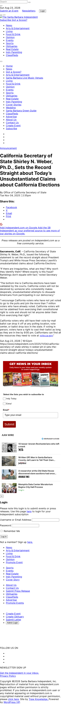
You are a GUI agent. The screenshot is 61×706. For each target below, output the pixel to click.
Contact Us (12, 122)
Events (9, 40)
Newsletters (28, 10)
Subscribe (6, 19)
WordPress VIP (12, 702)
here (29, 511)
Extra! (9, 403)
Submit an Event (9, 10)
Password (5, 525)
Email (6, 410)
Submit (9, 424)
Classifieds (12, 55)
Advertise (11, 116)
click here (13, 699)
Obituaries (11, 46)
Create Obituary (15, 616)
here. (30, 542)
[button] (30, 447)
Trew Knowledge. (39, 699)
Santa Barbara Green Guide (21, 110)
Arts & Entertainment (17, 28)
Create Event (13, 125)
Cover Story (13, 579)
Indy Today (11, 398)
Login (42, 11)
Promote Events (15, 602)
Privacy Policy (8, 675)
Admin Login (12, 623)
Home (9, 65)
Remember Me (11, 531)
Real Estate (12, 49)
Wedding (11, 107)
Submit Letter (13, 619)
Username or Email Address (15, 519)
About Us (11, 119)
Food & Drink (13, 34)
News (9, 25)
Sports (9, 43)
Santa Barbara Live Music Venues (24, 77)
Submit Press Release (18, 590)
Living (9, 31)
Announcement (8, 148)
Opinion (10, 37)
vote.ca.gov (46, 335)
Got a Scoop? (19, 19)
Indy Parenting (14, 52)
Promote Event (14, 562)
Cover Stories (13, 104)
